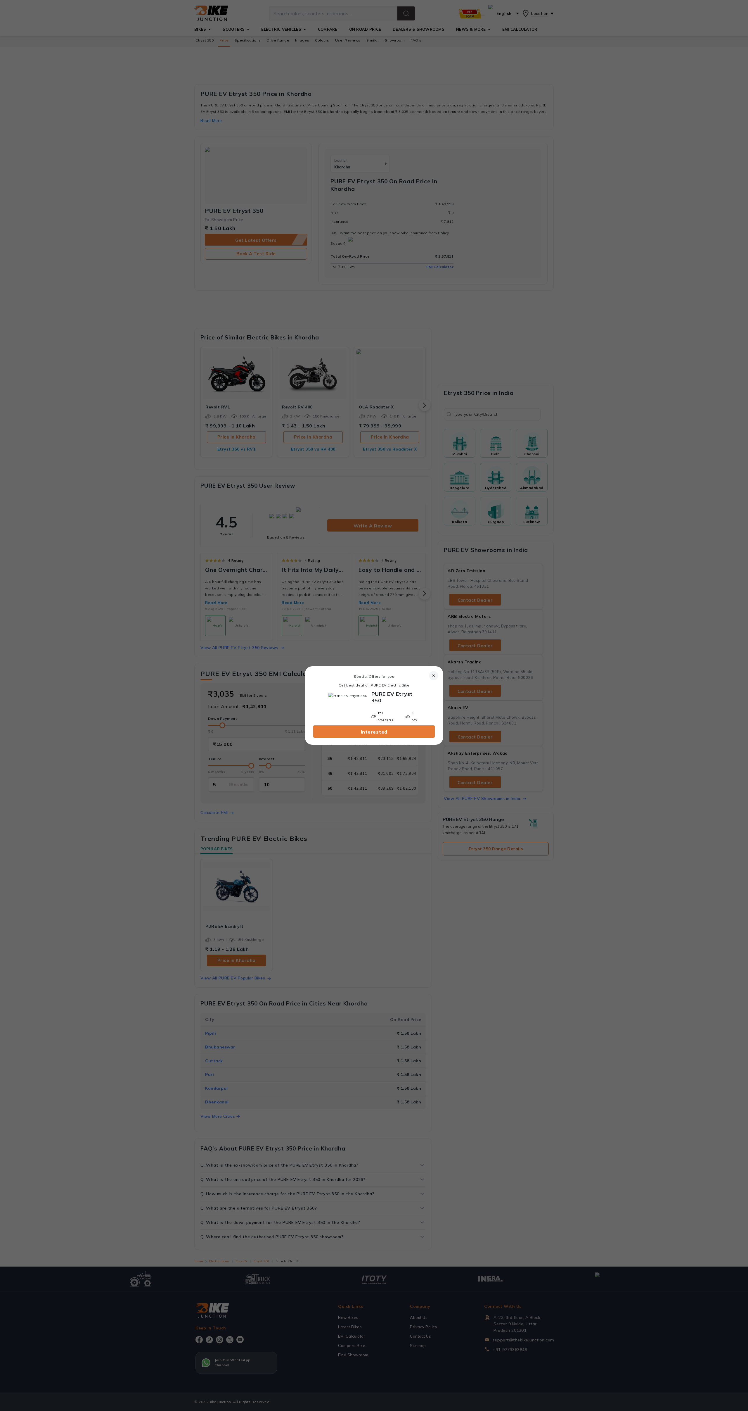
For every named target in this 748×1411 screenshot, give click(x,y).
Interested (374, 732)
